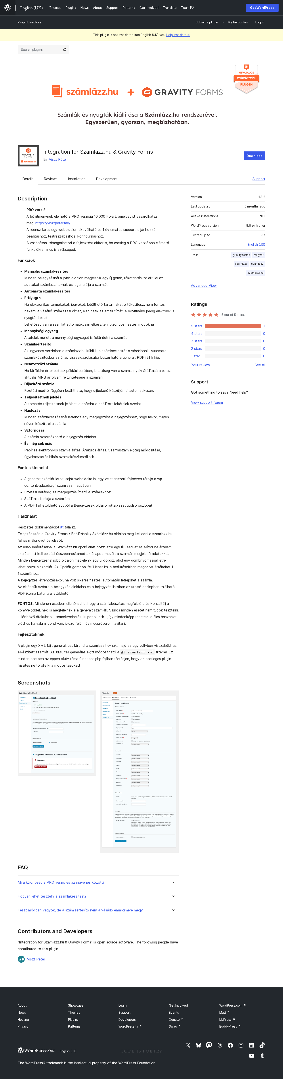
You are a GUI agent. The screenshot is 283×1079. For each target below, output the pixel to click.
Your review (200, 365)
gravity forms (241, 255)
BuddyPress (230, 1026)
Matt (224, 1012)
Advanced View (204, 285)
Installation (77, 179)
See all (260, 365)
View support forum (207, 402)
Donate (176, 1019)
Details (27, 179)
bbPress (227, 1019)
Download (254, 156)
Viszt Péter (58, 159)
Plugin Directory (29, 22)
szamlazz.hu (255, 272)
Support (258, 179)
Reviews (50, 179)
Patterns (74, 1026)
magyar (259, 255)
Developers (127, 1019)
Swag (175, 1026)
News (22, 1012)
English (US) (256, 244)
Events (174, 1012)
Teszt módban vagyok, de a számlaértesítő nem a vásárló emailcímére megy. (80, 910)
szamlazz (257, 263)
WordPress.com (232, 1005)
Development (107, 179)
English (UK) (68, 1051)
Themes (74, 1012)
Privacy (23, 1026)
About (22, 1005)
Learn (123, 1005)
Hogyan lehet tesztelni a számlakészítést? (52, 896)
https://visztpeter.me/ (52, 223)
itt (62, 527)
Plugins (73, 1019)
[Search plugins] (64, 49)
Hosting (23, 1019)
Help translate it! (178, 35)
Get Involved (178, 1005)
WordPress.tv (130, 1026)
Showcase (75, 1005)
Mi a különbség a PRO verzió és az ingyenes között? (61, 882)
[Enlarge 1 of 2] (90, 696)
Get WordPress (262, 7)
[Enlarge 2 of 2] (172, 696)
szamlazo (241, 263)
